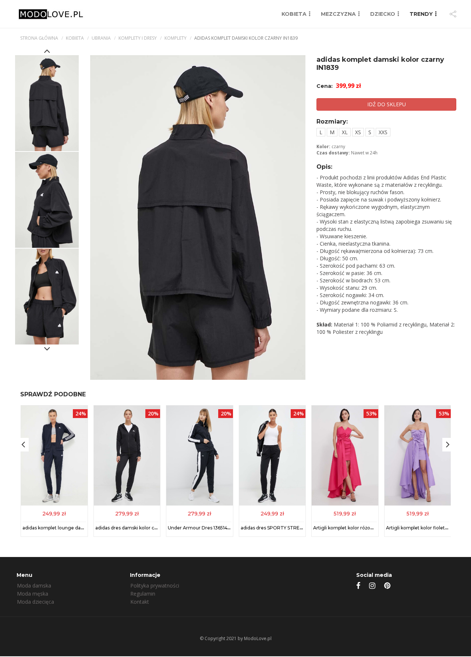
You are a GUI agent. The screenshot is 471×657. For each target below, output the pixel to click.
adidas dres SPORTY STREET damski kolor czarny (296, 528)
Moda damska (34, 585)
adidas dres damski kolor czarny (131, 528)
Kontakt (139, 601)
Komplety (175, 38)
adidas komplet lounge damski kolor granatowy (75, 528)
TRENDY (421, 14)
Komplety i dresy (137, 38)
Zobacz (54, 513)
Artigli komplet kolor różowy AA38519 (355, 528)
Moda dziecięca (35, 601)
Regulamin (142, 593)
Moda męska (32, 593)
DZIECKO (382, 14)
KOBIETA (294, 14)
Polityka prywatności (154, 585)
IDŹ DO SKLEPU (386, 104)
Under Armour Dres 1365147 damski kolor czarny (222, 528)
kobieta (75, 38)
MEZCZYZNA (338, 14)
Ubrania (101, 38)
